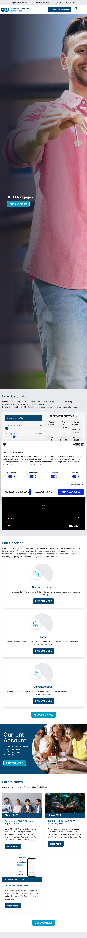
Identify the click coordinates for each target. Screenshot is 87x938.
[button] (76, 8)
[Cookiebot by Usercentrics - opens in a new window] (74, 444)
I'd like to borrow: (23, 425)
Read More (12, 846)
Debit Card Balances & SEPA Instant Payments (61, 822)
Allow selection (43, 492)
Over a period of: (23, 434)
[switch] (33, 476)
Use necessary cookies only (17, 492)
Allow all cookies (71, 492)
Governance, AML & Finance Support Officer (19, 822)
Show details (75, 485)
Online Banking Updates (16, 885)
